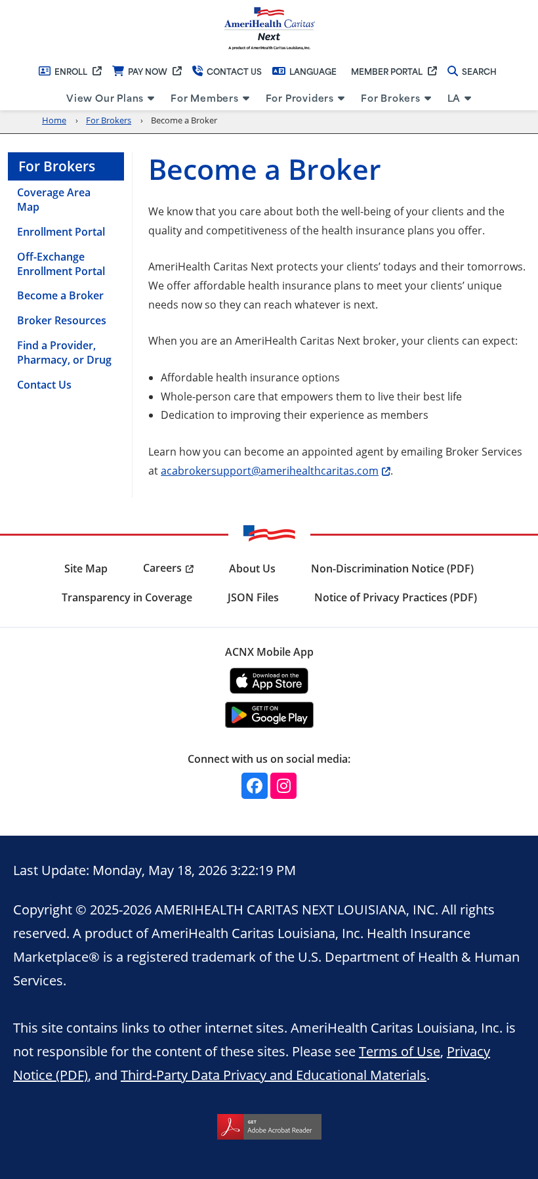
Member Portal (387, 70)
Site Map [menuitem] (86, 568)
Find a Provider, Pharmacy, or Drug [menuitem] (64, 352)
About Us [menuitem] (252, 568)
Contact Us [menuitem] (44, 384)
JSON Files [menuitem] (253, 597)
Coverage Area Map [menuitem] (54, 199)
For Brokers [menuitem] (391, 97)
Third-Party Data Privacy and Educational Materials (273, 1074)
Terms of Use (399, 1051)
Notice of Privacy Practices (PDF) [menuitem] (395, 597)
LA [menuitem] (454, 97)
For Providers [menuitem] (300, 97)
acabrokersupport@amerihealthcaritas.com (270, 470)
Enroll (70, 70)
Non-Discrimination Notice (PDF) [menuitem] (392, 568)
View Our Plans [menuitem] (105, 97)
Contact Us (234, 70)
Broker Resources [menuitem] (61, 320)
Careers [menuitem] (162, 568)
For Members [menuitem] (205, 97)
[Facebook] (254, 786)
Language (313, 70)
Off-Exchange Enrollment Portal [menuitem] (61, 263)
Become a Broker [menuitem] (60, 295)
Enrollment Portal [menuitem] (61, 232)
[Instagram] (283, 786)
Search (479, 70)
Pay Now (147, 70)
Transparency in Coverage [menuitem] (127, 597)
